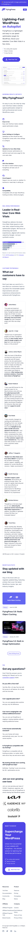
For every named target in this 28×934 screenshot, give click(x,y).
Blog (3, 899)
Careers (16, 907)
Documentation (7, 893)
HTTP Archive (10, 255)
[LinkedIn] (15, 931)
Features (16, 890)
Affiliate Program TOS (7, 914)
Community (5, 896)
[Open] (25, 10)
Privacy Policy (18, 918)
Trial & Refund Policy (18, 911)
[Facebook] (3, 931)
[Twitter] (7, 931)
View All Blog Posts (14, 653)
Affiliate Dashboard (8, 910)
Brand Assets (6, 918)
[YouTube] (11, 931)
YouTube (5, 890)
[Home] (8, 9)
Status (16, 899)
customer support (8, 677)
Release (5, 607)
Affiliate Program (7, 907)
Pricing (16, 893)
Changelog (17, 896)
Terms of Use (18, 915)
